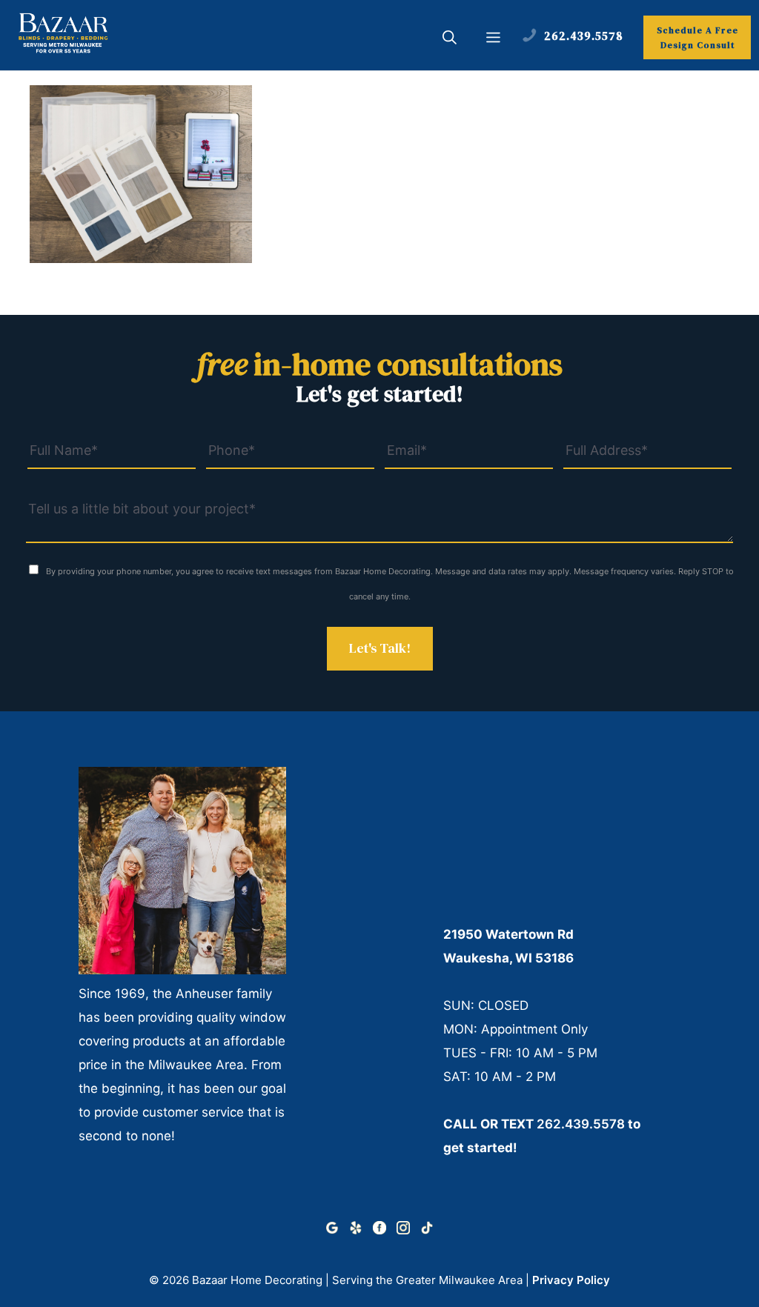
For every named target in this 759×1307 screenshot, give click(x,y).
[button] (449, 39)
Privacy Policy (571, 1280)
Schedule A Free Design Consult (697, 37)
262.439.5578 (581, 1124)
